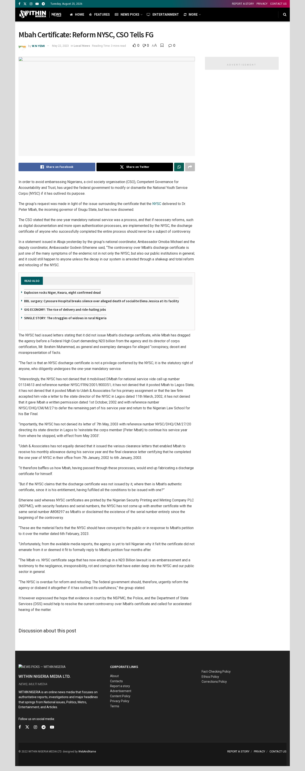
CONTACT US (278, 3)
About (114, 676)
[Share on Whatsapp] (179, 167)
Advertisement (120, 691)
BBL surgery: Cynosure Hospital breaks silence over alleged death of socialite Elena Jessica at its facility (101, 301)
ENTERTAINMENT (165, 14)
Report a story (120, 686)
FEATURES (102, 14)
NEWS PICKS (130, 14)
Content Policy (120, 696)
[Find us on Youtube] (37, 4)
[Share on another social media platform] (190, 167)
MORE (193, 14)
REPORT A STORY (243, 3)
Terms (114, 706)
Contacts (116, 681)
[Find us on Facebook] (19, 4)
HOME (79, 14)
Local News (82, 45)
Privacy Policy (119, 701)
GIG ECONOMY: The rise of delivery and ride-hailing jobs (65, 309)
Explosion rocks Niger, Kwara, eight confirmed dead (62, 292)
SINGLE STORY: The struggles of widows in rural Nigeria (65, 318)
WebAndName (87, 751)
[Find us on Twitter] (25, 4)
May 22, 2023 (60, 45)
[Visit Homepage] (40, 14)
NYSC (156, 204)
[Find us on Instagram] (31, 4)
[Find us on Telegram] (43, 4)
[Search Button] (284, 14)
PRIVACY (262, 3)
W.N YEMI (38, 45)
